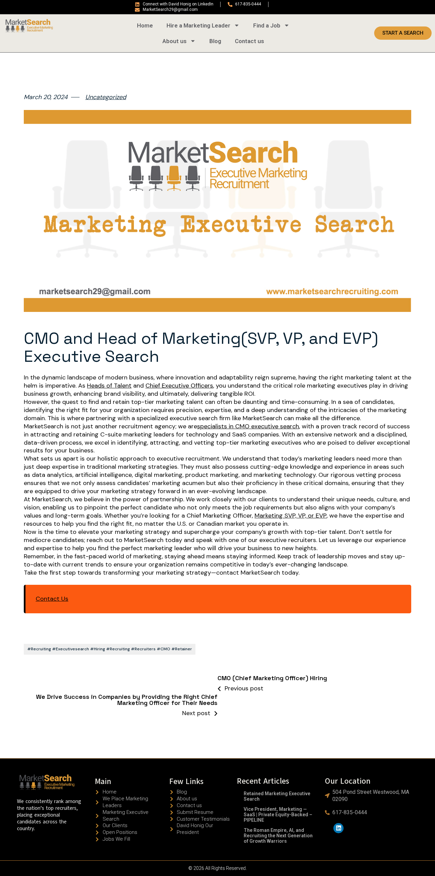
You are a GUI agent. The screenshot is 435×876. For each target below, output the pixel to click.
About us (174, 41)
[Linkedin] (338, 828)
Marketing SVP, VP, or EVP (291, 516)
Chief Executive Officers (179, 386)
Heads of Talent (109, 386)
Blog (215, 41)
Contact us (249, 41)
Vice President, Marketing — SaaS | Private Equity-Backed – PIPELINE (278, 814)
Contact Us (52, 599)
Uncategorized (105, 97)
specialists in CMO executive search (248, 426)
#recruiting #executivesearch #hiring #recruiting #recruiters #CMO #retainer (109, 649)
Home (145, 25)
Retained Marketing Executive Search (277, 796)
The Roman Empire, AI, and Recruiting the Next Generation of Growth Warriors (278, 835)
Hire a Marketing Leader (198, 25)
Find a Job (266, 25)
